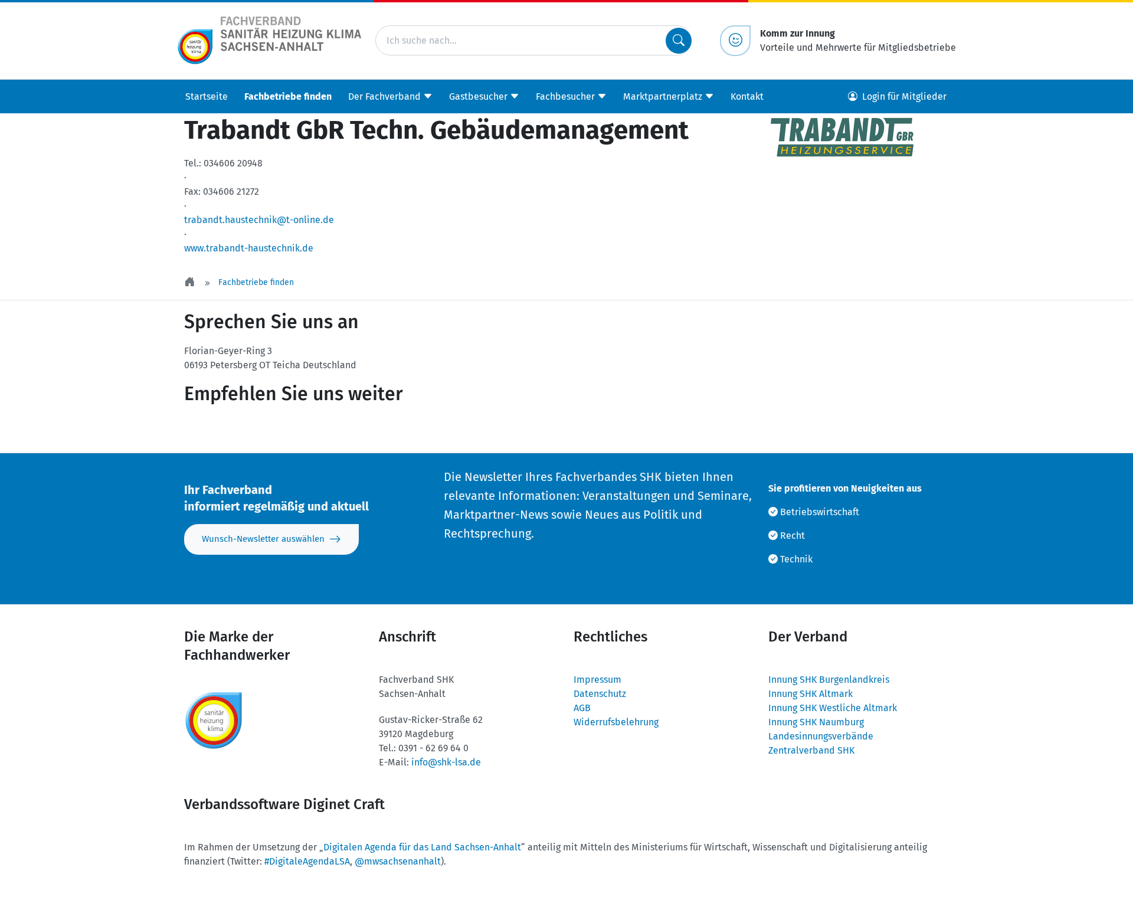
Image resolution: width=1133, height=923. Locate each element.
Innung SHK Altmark (810, 693)
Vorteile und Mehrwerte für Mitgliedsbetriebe (858, 40)
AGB (582, 707)
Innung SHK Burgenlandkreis (828, 679)
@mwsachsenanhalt (398, 861)
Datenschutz (600, 693)
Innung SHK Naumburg (816, 722)
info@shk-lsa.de (446, 762)
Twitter (216, 429)
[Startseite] (190, 282)
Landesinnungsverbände (820, 736)
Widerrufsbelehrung (616, 722)
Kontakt (747, 96)
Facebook (287, 429)
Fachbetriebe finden (288, 96)
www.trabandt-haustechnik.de (248, 248)
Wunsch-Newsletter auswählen (263, 538)
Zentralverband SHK (811, 750)
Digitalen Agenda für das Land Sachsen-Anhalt (422, 847)
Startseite (206, 96)
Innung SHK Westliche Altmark (832, 707)
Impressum (597, 679)
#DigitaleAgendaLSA (307, 861)
